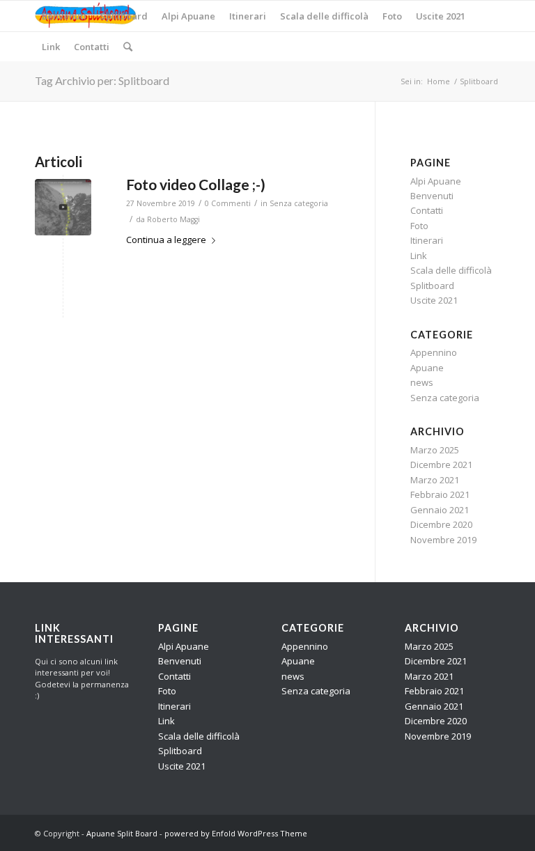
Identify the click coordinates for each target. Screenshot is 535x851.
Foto (419, 225)
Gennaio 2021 (439, 509)
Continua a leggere (166, 239)
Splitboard (432, 285)
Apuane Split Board (121, 833)
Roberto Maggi (173, 219)
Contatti (426, 210)
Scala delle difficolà (451, 270)
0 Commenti (228, 203)
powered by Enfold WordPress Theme (235, 833)
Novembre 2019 (443, 539)
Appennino (433, 352)
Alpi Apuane (435, 181)
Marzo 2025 (434, 450)
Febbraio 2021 (440, 494)
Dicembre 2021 (441, 464)
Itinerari (426, 240)
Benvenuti (431, 195)
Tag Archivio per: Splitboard (102, 80)
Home (438, 81)
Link (418, 255)
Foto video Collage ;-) (195, 184)
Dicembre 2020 (441, 524)
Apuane (427, 367)
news (421, 382)
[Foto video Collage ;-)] (63, 207)
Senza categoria (299, 203)
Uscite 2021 (434, 300)
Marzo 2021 (434, 480)
